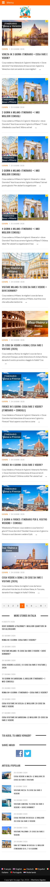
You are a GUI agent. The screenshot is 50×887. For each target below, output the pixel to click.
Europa (5, 49)
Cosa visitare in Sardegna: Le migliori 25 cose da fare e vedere (25, 719)
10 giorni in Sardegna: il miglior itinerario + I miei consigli (23, 680)
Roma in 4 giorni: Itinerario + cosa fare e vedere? (25, 692)
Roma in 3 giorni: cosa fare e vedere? (19, 639)
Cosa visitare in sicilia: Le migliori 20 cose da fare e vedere (23, 705)
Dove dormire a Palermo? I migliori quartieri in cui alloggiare (24, 627)
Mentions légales (38, 880)
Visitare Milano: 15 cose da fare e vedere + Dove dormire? (24, 652)
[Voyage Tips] (25, 12)
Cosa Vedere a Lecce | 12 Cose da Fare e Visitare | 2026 (24, 666)
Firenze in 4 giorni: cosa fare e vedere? (22, 464)
